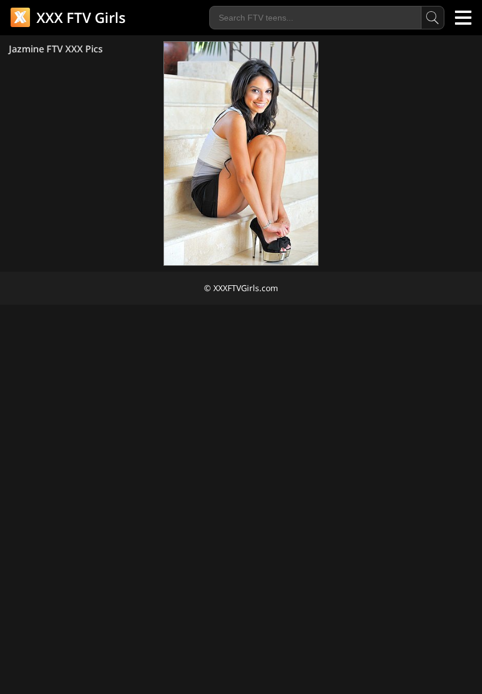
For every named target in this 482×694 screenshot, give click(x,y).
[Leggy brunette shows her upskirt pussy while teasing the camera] (241, 153)
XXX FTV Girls (79, 17)
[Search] (432, 17)
